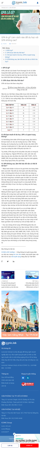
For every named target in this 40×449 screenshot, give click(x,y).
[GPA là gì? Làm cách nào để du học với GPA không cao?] (20, 21)
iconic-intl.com (6, 426)
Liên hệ (10, 445)
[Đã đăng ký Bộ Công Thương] (27, 384)
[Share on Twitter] (9, 261)
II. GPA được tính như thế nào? (15, 53)
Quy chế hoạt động (7, 377)
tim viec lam (17, 254)
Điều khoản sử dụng (7, 383)
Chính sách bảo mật (7, 380)
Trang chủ (4, 7)
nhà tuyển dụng (16, 256)
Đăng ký (29, 445)
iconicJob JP (5, 432)
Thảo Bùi (5, 43)
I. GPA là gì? (9, 50)
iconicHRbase (5, 429)
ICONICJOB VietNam (8, 252)
